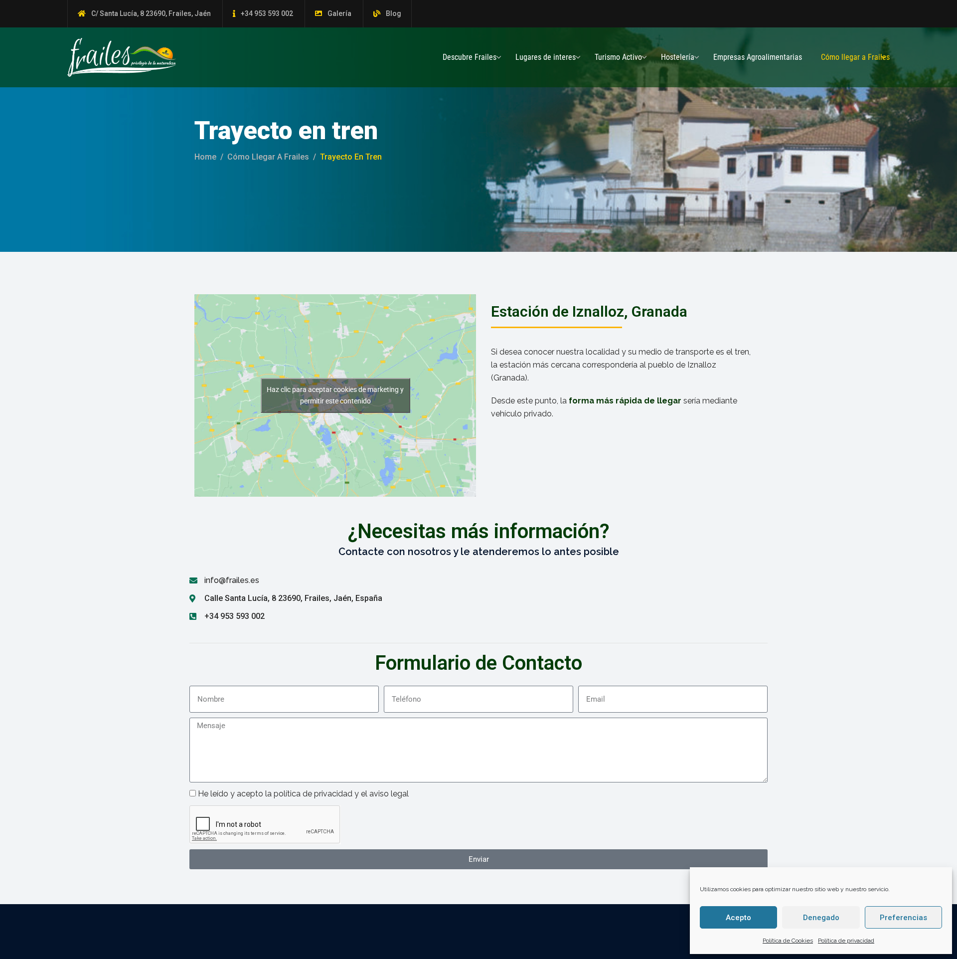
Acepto (738, 917)
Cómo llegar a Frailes (855, 57)
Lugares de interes (545, 57)
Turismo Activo (618, 57)
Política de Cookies (788, 940)
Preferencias (903, 917)
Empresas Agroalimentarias (757, 57)
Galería (339, 13)
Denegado (821, 917)
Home (205, 157)
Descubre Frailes (469, 57)
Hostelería (677, 57)
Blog (393, 13)
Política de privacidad (846, 940)
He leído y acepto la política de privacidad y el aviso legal (303, 793)
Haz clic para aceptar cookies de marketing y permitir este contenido (335, 395)
